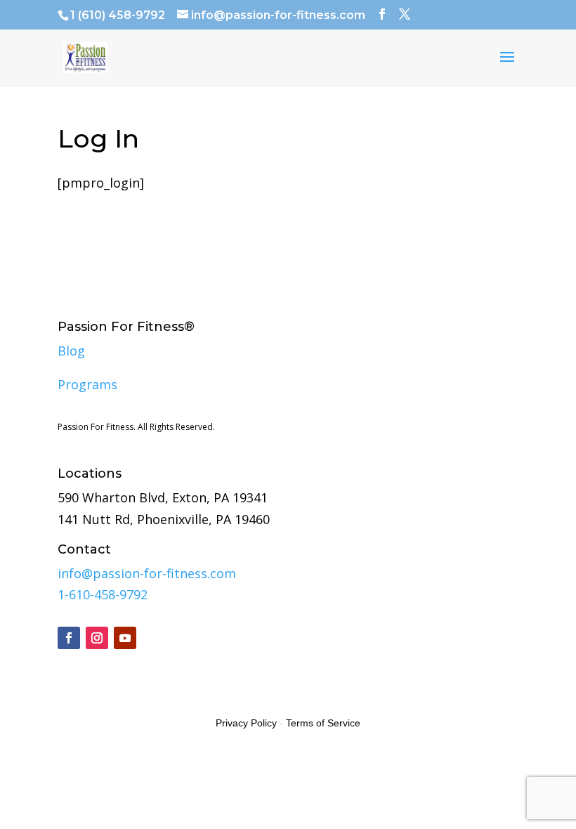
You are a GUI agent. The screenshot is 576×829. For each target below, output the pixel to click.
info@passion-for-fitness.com (147, 573)
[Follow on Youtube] (125, 638)
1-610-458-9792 (103, 594)
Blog (71, 350)
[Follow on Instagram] (97, 638)
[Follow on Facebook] (69, 638)
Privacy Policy (246, 723)
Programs (87, 384)
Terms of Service (323, 723)
